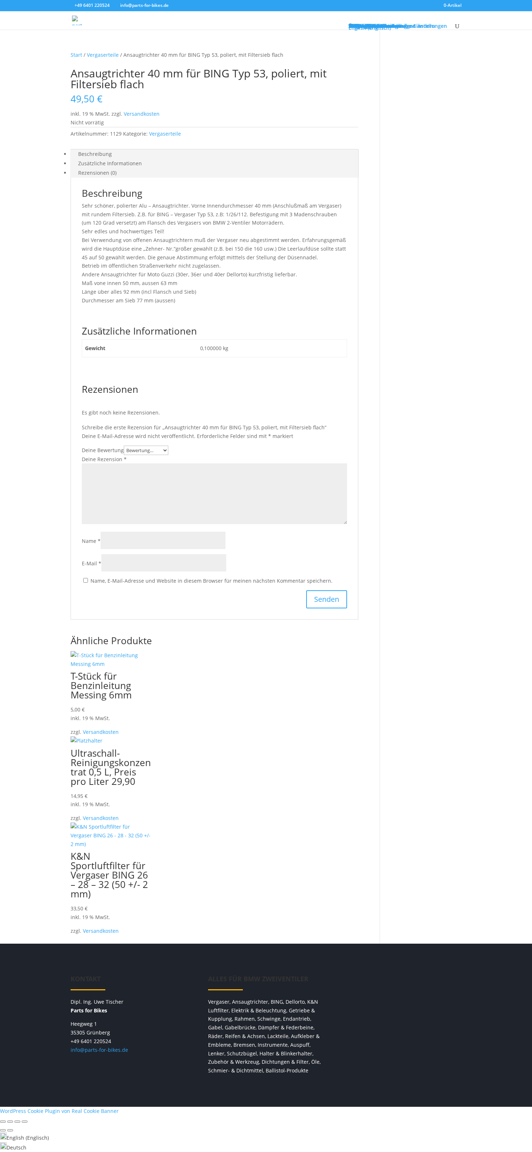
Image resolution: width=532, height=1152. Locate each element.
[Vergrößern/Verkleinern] (3, 1122)
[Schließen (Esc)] (25, 1122)
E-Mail (91, 563)
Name (91, 540)
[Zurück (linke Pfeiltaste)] (3, 1130)
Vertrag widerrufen (403, 982)
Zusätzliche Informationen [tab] (110, 163)
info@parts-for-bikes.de (99, 1049)
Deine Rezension (104, 459)
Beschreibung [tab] (95, 153)
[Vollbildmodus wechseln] (10, 1122)
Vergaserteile (103, 54)
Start (76, 54)
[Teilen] (17, 1122)
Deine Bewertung (103, 450)
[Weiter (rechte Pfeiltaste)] (10, 1130)
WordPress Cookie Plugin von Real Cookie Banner (59, 1111)
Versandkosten (142, 113)
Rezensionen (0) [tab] (97, 172)
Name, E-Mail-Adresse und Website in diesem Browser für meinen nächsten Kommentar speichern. (211, 580)
